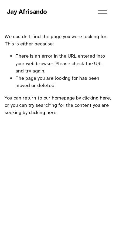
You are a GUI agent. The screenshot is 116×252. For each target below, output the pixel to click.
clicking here (96, 98)
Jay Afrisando (27, 12)
